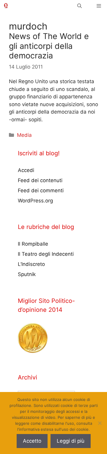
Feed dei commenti (41, 190)
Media (24, 135)
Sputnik (27, 274)
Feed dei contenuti (40, 180)
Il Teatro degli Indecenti (46, 254)
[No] (100, 423)
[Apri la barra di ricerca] (79, 6)
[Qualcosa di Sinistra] (6, 6)
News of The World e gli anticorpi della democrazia (49, 46)
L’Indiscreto (31, 264)
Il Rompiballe (33, 244)
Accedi (26, 170)
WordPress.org (35, 201)
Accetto (32, 441)
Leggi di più (70, 441)
